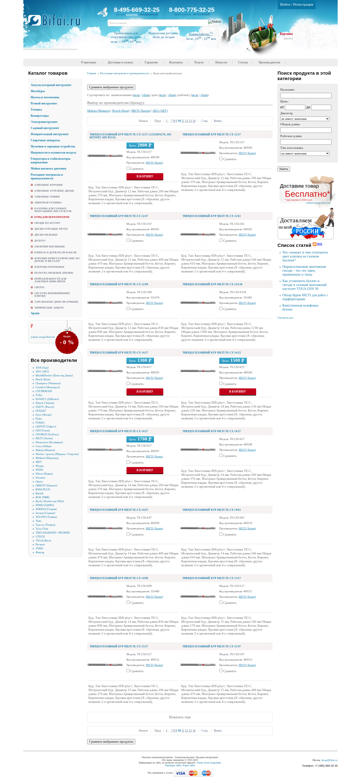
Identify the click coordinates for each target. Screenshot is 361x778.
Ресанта (40, 544)
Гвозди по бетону (47, 223)
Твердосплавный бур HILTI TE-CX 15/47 (211, 646)
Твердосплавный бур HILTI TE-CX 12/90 (119, 284)
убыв (145, 95)
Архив (35, 313)
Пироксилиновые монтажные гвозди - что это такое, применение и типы (304, 270)
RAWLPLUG (43, 489)
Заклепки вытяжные (49, 246)
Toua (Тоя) (42, 528)
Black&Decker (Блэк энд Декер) (54, 375)
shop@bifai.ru (329, 760)
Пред (157, 121)
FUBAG (40, 422)
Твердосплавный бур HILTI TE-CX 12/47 (119, 215)
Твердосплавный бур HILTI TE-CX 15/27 (119, 646)
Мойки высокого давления (48, 168)
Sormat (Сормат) (45, 512)
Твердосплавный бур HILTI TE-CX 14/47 (119, 509)
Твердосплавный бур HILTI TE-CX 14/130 (212, 284)
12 (186, 121)
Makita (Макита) (45, 450)
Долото (39, 240)
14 (194, 121)
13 (190, 121)
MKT (39, 461)
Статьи (243, 62)
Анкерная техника (48, 202)
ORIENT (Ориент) (46, 485)
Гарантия (151, 62)
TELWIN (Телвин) (46, 516)
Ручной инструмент (44, 103)
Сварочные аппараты (45, 140)
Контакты (176, 62)
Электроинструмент (44, 122)
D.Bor (39, 395)
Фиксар (40, 552)
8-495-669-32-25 (137, 9)
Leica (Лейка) (43, 446)
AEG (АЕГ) (42, 371)
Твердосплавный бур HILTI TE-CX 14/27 (119, 431)
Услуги (199, 62)
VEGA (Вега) (43, 540)
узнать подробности (43, 336)
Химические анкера (49, 307)
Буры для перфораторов (51, 217)
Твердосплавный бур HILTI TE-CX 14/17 (119, 352)
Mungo (40, 465)
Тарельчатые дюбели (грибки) (56, 301)
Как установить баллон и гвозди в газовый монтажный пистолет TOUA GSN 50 (304, 285)
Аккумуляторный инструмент (51, 85)
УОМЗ (39, 548)
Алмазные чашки (47, 196)
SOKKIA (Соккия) (46, 509)
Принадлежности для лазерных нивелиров (50, 280)
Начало (143, 121)
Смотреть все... (286, 317)
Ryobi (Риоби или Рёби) (50, 501)
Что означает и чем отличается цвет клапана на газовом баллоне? (305, 256)
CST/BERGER (44, 391)
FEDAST (41, 410)
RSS (319, 243)
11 (182, 121)
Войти (285, 4)
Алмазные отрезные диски (54, 190)
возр (137, 95)
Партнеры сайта (173, 765)
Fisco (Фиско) (44, 414)
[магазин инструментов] (56, 23)
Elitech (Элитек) (45, 402)
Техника (36, 109)
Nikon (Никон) (44, 473)
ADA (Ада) (42, 367)
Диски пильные (46, 234)
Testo (39, 520)
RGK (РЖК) (43, 497)
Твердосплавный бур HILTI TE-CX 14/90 (119, 578)
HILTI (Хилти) (44, 438)
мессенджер (132, 14)
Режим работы (201, 34)
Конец (217, 121)
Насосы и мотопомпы (45, 97)
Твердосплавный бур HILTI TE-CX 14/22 (211, 352)
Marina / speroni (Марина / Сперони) (57, 454)
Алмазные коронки (48, 185)
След (204, 121)
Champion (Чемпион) (48, 383)
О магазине (88, 62)
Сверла (39, 287)
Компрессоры (40, 115)
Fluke (39, 418)
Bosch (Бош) (43, 379)
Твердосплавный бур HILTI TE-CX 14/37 (211, 431)
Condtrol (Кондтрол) (48, 387)
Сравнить (137, 168)
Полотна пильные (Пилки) (53, 272)
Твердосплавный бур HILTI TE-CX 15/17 (211, 578)
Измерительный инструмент (50, 134)
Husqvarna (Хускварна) (49, 442)
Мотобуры (38, 91)
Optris (39, 481)
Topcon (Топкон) (45, 524)
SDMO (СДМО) (45, 505)
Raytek (39, 493)
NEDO (39, 469)
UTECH (40, 536)
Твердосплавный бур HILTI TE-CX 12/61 (211, 215)
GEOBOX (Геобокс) (47, 434)
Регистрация (303, 4)
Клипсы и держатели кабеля (55, 252)
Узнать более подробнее (208, 762)
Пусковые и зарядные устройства (53, 146)
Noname (40, 477)
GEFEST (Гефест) (46, 426)
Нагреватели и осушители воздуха (53, 152)
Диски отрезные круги (51, 228)
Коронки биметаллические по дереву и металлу (57, 259)
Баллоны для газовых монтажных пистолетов (52, 209)
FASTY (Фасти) (45, 406)
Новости (221, 62)
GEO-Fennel (43, 430)
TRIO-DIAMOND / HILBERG (53, 532)
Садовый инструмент (45, 128)
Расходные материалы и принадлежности (47, 176)
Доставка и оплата (120, 62)
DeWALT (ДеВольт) (47, 398)
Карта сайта (189, 765)
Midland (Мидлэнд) (47, 457)
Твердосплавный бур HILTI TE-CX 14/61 (211, 509)
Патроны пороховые (49, 267)
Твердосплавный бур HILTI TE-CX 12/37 (211, 134)
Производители (269, 62)
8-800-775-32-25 (192, 9)
